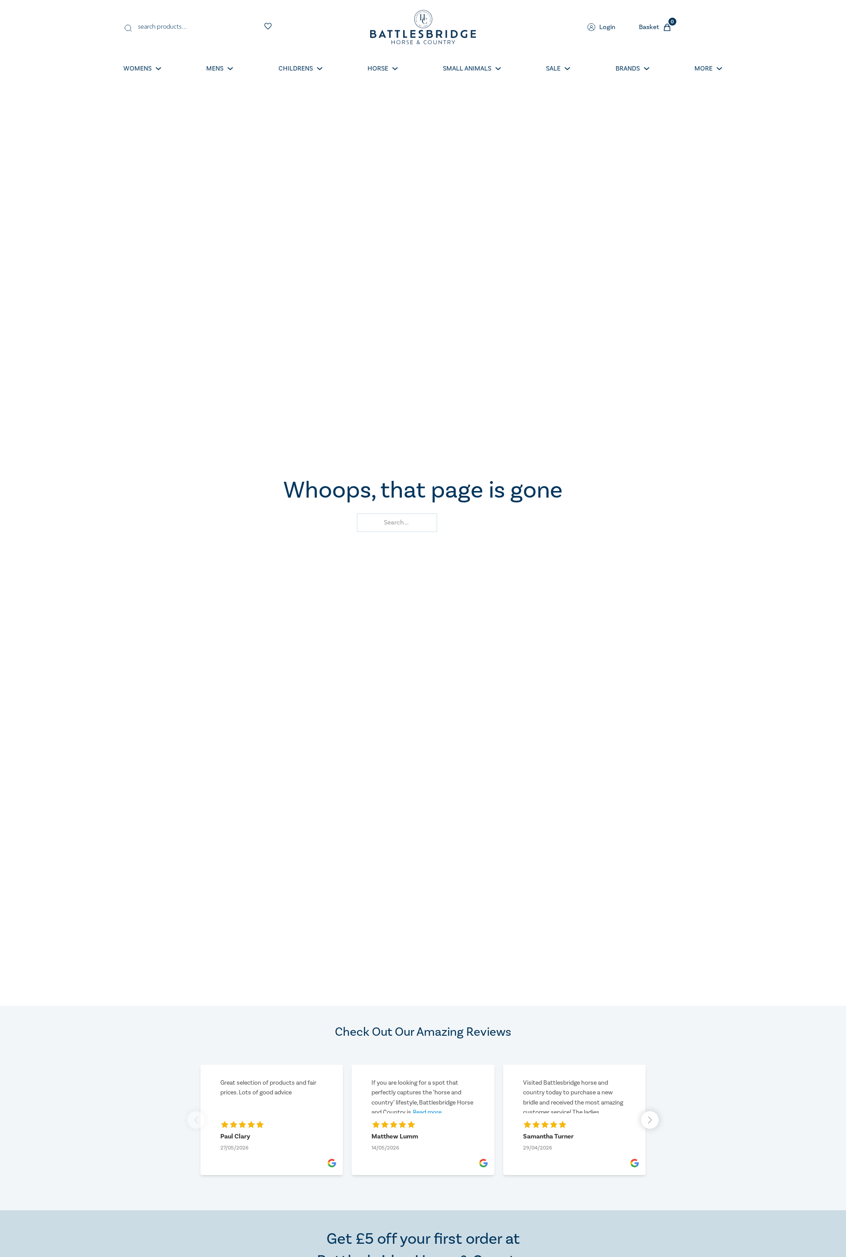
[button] (650, 1120)
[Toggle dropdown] (158, 68)
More (703, 68)
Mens (214, 68)
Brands (628, 68)
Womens (137, 68)
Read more (427, 1112)
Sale (553, 68)
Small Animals (467, 68)
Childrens (295, 68)
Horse (377, 68)
